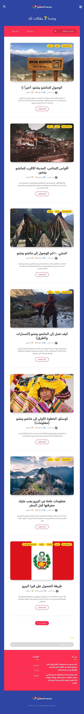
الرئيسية (36, 665)
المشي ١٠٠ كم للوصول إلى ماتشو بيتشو (42, 253)
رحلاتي (50, 46)
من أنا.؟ (36, 670)
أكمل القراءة (42, 109)
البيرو (57, 46)
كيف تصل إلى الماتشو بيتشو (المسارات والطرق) (42, 336)
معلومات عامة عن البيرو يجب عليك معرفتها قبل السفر (42, 503)
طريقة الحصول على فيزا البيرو (42, 586)
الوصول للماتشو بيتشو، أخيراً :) (42, 87)
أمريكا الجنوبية (67, 46)
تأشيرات (49, 544)
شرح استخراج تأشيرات (29, 544)
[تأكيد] (56, 31)
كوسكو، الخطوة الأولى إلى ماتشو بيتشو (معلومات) (42, 421)
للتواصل (36, 676)
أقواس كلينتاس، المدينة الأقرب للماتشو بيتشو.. (42, 170)
